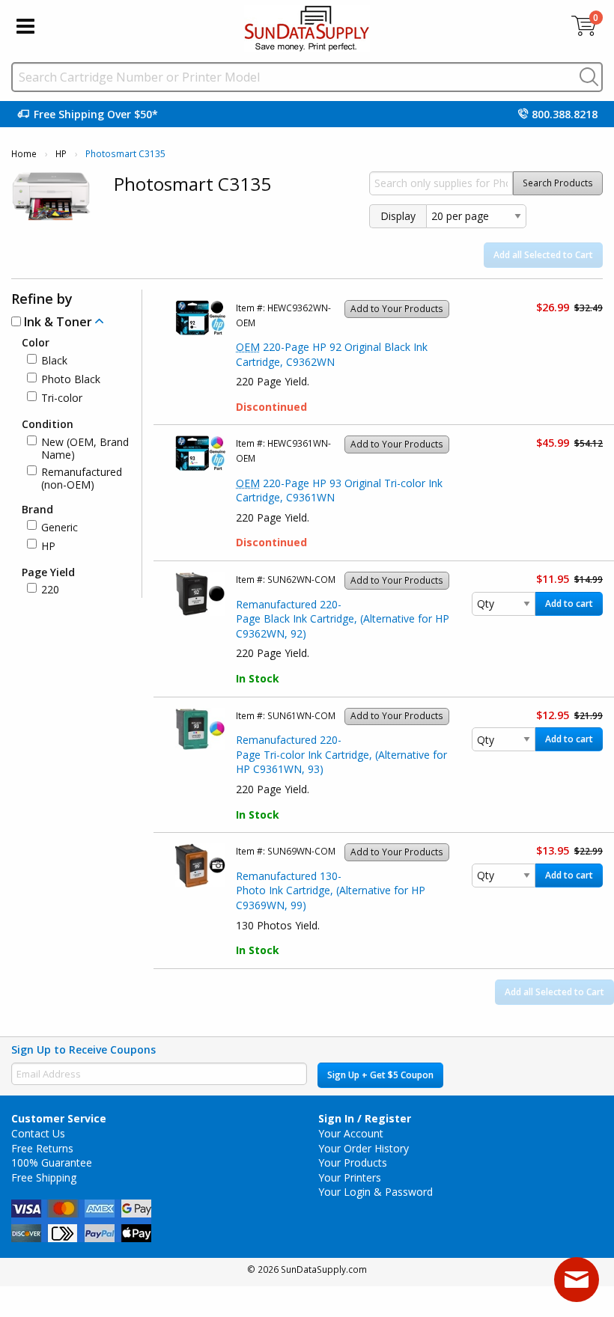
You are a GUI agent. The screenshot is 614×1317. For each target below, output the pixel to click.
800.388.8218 (565, 114)
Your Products (352, 1162)
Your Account (350, 1133)
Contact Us (38, 1133)
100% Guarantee (51, 1162)
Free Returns (42, 1148)
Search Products (558, 183)
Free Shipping (43, 1177)
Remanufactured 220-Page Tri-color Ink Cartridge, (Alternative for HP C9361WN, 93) (341, 754)
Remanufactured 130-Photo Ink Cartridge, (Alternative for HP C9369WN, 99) (330, 890)
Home (24, 153)
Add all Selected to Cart (543, 254)
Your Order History (363, 1148)
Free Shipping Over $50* (96, 114)
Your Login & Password (375, 1192)
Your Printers (349, 1177)
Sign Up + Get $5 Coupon (380, 1075)
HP (61, 153)
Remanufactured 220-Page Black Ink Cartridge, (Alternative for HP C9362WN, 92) (342, 619)
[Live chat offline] (576, 1279)
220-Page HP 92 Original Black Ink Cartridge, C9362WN (332, 354)
